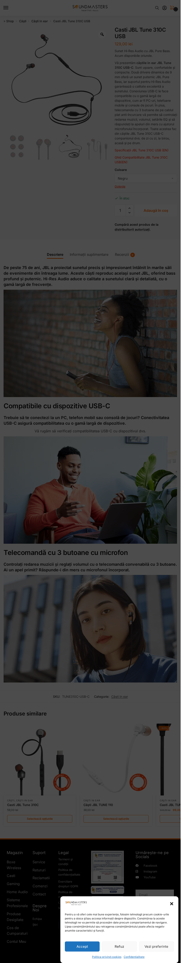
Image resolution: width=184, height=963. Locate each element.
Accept (82, 946)
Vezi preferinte (156, 946)
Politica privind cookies (106, 957)
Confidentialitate (134, 957)
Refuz (119, 946)
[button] (171, 903)
